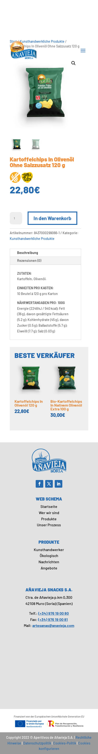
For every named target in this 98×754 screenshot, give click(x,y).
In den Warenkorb (52, 218)
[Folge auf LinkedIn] (58, 484)
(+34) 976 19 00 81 (53, 619)
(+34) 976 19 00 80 (53, 613)
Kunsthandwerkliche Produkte (32, 239)
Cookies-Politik (64, 743)
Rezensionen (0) (29, 260)
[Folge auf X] (49, 484)
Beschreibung (27, 253)
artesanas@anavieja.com (53, 625)
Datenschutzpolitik (37, 743)
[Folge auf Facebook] (39, 484)
